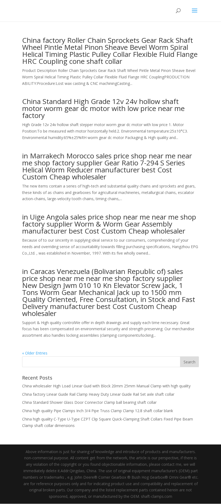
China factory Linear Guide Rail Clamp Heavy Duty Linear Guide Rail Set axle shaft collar (98, 394)
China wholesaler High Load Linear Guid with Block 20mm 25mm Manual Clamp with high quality (106, 385)
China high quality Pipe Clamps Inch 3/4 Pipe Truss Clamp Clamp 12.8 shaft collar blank (97, 410)
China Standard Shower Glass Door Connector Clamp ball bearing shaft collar (89, 402)
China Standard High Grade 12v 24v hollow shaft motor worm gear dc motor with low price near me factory (103, 108)
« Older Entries (34, 353)
